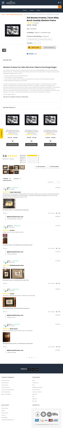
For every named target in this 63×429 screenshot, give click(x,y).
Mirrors (32, 10)
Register (9, 394)
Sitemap (34, 401)
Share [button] (6, 213)
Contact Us (35, 383)
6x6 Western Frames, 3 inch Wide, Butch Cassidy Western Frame (31, 132)
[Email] (29, 53)
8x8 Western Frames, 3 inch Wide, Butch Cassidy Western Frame (13, 132)
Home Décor (5, 385)
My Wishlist (4, 417)
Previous (57, 107)
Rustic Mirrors (5, 383)
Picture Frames (6, 380)
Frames (25, 10)
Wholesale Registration (8, 420)
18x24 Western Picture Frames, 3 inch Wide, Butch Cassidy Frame (18, 343)
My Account (5, 408)
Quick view (12, 120)
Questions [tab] (16, 178)
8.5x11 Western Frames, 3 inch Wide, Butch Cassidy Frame (16, 308)
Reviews (34, 399)
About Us (34, 394)
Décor (38, 10)
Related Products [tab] (9, 107)
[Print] (31, 53)
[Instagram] (40, 369)
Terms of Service (36, 392)
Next (60, 107)
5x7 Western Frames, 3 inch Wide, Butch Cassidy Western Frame (17, 245)
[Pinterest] (35, 54)
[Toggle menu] (3, 2)
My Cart (4, 415)
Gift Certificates (6, 392)
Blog (33, 380)
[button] (57, 213)
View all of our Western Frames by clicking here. (15, 97)
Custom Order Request (8, 389)
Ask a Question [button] (41, 166)
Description (7, 60)
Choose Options (12, 144)
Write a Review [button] (55, 166)
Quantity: (30, 43)
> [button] (36, 357)
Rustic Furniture (6, 387)
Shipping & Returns (37, 387)
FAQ (33, 385)
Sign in (3, 394)
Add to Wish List (12, 141)
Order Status (5, 413)
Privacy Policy (36, 389)
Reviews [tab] (5, 178)
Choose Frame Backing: (38, 36)
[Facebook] (27, 53)
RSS (33, 396)
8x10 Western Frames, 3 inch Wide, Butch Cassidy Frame (16, 210)
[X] (32, 53)
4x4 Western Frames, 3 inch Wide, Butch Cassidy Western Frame (50, 132)
